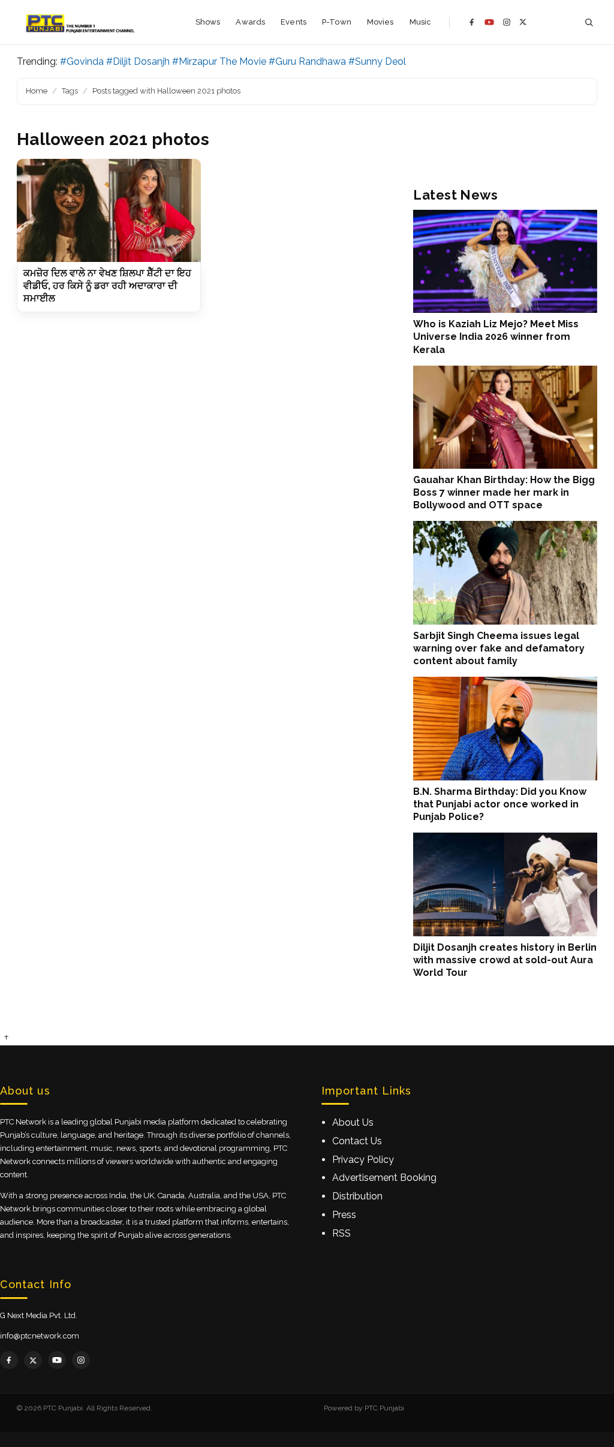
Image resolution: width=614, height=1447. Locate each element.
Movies (380, 21)
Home (36, 90)
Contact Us (357, 1141)
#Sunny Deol (377, 61)
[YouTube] (489, 22)
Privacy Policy (363, 1159)
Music (421, 21)
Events (293, 21)
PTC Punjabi (384, 1408)
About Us (353, 1122)
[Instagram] (506, 22)
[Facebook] (472, 22)
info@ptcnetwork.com (39, 1335)
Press (344, 1214)
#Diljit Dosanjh (138, 61)
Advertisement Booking (384, 1177)
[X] (523, 22)
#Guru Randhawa (307, 61)
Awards (250, 21)
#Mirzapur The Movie (219, 61)
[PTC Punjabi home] (81, 22)
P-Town (336, 21)
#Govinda (82, 61)
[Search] (588, 22)
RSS (341, 1233)
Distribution (357, 1196)
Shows (208, 21)
